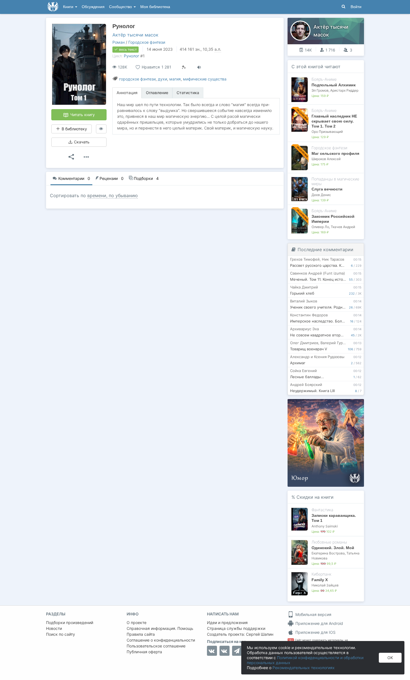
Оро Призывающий (327, 131)
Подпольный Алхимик (334, 85)
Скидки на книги (315, 497)
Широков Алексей (326, 159)
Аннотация (127, 92)
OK (390, 657)
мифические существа (204, 79)
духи (162, 79)
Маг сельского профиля (335, 153)
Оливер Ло (320, 227)
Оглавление (157, 92)
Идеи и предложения (227, 622)
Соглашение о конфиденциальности (161, 640)
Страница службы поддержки (236, 628)
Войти (356, 7)
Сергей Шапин (259, 634)
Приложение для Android (318, 623)
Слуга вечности (327, 189)
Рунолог (131, 55)
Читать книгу (82, 114)
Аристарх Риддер (344, 90)
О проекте (136, 622)
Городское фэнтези (146, 42)
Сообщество (121, 7)
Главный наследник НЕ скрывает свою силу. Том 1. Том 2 (334, 121)
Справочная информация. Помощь (160, 628)
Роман (118, 42)
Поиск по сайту (60, 634)
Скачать (81, 142)
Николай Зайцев (325, 585)
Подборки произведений (69, 622)
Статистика (188, 92)
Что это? (327, 405)
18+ (290, 640)
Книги (68, 7)
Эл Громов (320, 90)
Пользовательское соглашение (156, 646)
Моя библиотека (155, 7)
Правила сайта (141, 634)
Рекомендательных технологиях (303, 667)
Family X (320, 580)
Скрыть (352, 405)
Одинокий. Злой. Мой (333, 548)
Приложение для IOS (315, 632)
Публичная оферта (144, 651)
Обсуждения (93, 7)
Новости (54, 628)
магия (175, 79)
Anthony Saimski (325, 526)
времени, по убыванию (112, 195)
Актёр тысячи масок (135, 35)
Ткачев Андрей (343, 227)
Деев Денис (321, 195)
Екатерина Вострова (328, 553)
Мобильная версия (312, 614)
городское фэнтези (137, 79)
